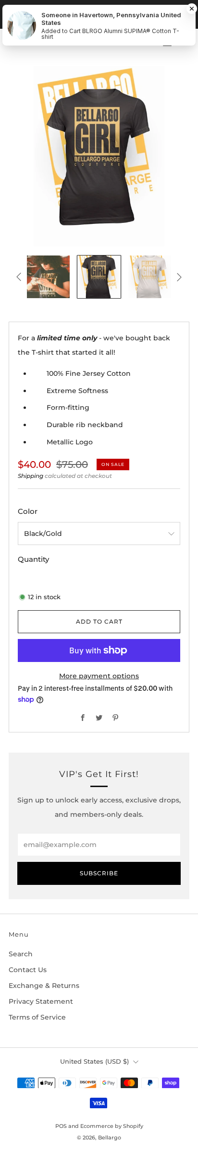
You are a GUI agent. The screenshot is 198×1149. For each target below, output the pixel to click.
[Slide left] (20, 277)
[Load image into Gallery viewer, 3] (150, 277)
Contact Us (28, 969)
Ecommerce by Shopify (111, 1126)
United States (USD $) (94, 1061)
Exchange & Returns (44, 985)
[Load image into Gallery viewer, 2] (99, 277)
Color (27, 511)
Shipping (30, 475)
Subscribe (99, 873)
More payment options (99, 676)
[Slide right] (178, 277)
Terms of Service (37, 1017)
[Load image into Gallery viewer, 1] (48, 277)
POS (61, 1126)
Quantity (33, 559)
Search (21, 954)
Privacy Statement (41, 1001)
